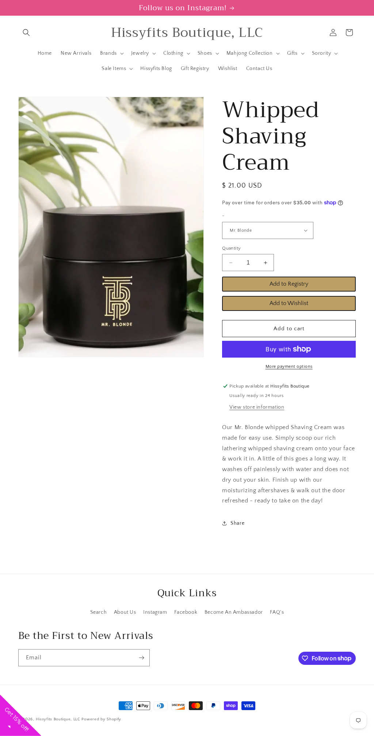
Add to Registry (289, 284)
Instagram (155, 612)
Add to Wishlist (289, 303)
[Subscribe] (141, 657)
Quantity (231, 248)
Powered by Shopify (101, 719)
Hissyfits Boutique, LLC (58, 719)
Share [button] (237, 523)
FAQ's (277, 612)
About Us (125, 612)
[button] (26, 32)
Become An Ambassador (234, 612)
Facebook (185, 612)
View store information (256, 407)
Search (98, 612)
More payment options (289, 366)
